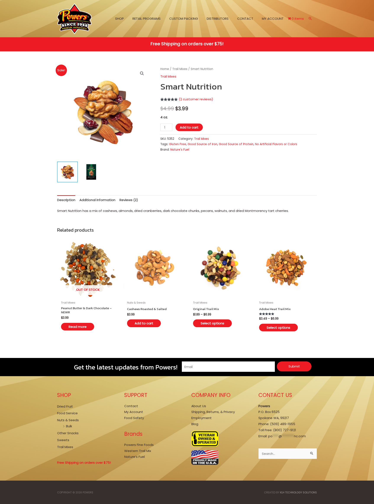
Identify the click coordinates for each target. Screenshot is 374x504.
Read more (78, 326)
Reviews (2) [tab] (128, 200)
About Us (198, 406)
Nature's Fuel (179, 150)
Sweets (63, 440)
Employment (201, 418)
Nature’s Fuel (134, 456)
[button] (310, 19)
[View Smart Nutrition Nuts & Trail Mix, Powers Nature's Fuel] (67, 172)
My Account (133, 412)
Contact (131, 406)
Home (164, 69)
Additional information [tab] (97, 200)
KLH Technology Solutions (298, 492)
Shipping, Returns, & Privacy (213, 412)
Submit (294, 366)
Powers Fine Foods (139, 444)
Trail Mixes (179, 69)
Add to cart (189, 127)
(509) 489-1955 (282, 424)
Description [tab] (66, 200)
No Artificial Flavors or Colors (276, 144)
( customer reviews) (196, 99)
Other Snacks (68, 433)
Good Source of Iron (202, 144)
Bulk (69, 426)
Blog (194, 424)
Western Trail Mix (137, 451)
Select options (212, 323)
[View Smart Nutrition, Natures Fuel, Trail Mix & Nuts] (91, 172)
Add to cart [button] (144, 323)
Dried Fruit (65, 406)
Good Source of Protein (236, 144)
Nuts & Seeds (68, 420)
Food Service (67, 413)
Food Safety (134, 418)
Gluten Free (177, 144)
